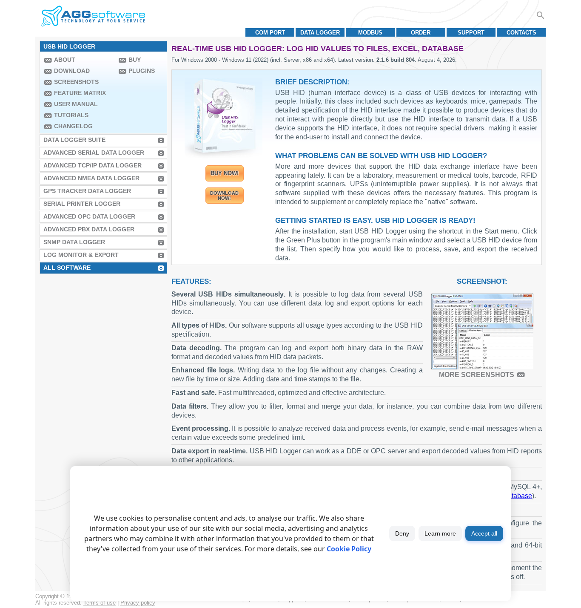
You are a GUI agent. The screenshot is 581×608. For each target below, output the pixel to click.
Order (420, 32)
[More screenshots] (482, 331)
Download (72, 70)
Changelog (73, 126)
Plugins (141, 70)
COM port (270, 32)
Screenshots (76, 81)
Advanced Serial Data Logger (93, 152)
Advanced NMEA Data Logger (91, 178)
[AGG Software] (93, 16)
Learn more (440, 533)
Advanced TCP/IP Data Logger (92, 165)
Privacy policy (137, 602)
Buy (134, 59)
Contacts (521, 32)
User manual (76, 104)
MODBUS (370, 32)
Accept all (484, 533)
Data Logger (320, 32)
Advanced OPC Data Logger (89, 216)
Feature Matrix (80, 92)
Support (471, 32)
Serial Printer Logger (81, 203)
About (64, 59)
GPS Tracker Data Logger (87, 190)
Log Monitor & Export (81, 254)
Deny (402, 533)
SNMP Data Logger (74, 242)
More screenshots (476, 374)
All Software (67, 267)
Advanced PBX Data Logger (88, 229)
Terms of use (99, 602)
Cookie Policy (349, 548)
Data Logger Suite (74, 139)
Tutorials (71, 115)
